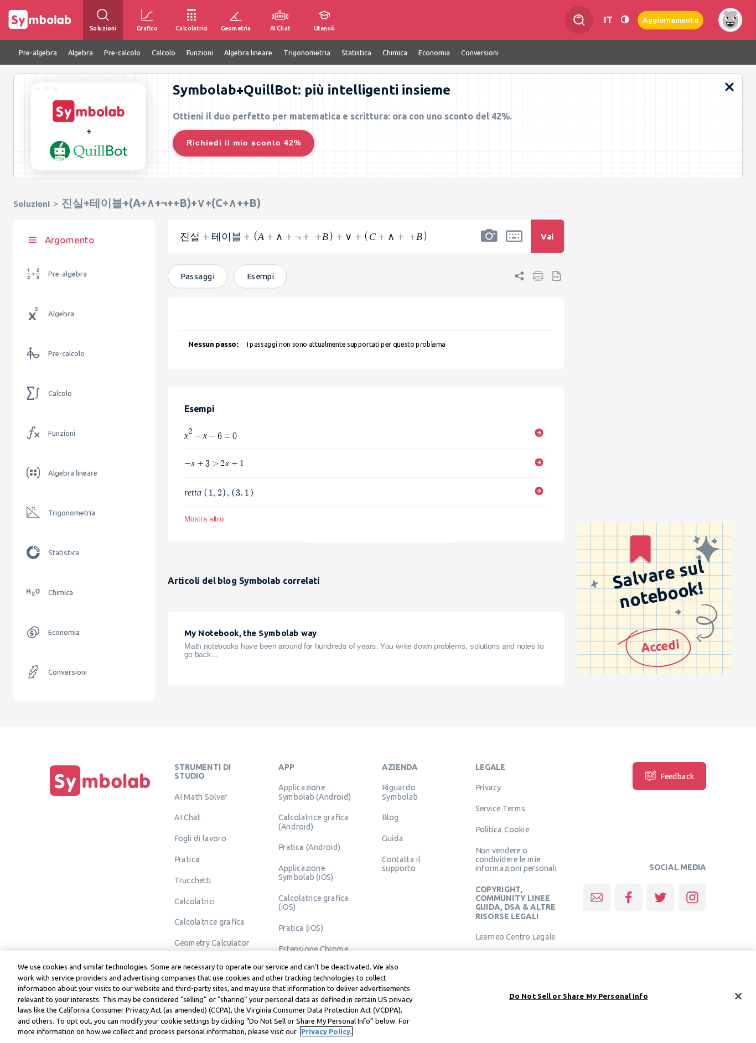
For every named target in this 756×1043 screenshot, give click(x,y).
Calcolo (60, 393)
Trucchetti (192, 880)
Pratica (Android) (309, 847)
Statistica (63, 553)
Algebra (61, 314)
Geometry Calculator (211, 942)
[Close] (738, 996)
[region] (378, 997)
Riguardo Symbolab (400, 792)
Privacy (488, 787)
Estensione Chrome (313, 949)
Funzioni (61, 433)
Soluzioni (31, 203)
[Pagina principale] (100, 795)
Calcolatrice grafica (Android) (313, 822)
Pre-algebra (67, 274)
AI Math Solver (200, 796)
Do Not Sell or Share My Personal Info (578, 995)
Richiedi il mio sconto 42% (244, 142)
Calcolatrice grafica (209, 921)
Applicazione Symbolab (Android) (314, 792)
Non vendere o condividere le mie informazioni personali (516, 859)
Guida (392, 838)
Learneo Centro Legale (515, 936)
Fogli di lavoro (200, 838)
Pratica (187, 859)
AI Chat (187, 817)
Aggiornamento (670, 19)
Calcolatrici (194, 900)
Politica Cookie (502, 829)
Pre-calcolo (66, 354)
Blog (390, 817)
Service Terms (500, 808)
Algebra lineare (72, 473)
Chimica (60, 592)
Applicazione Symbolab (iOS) (306, 873)
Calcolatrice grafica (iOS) (313, 902)
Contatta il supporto (401, 864)
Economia (64, 632)
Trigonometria (71, 513)
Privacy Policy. (326, 1031)
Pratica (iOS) (300, 928)
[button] (489, 243)
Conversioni (67, 672)
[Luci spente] (625, 19)
